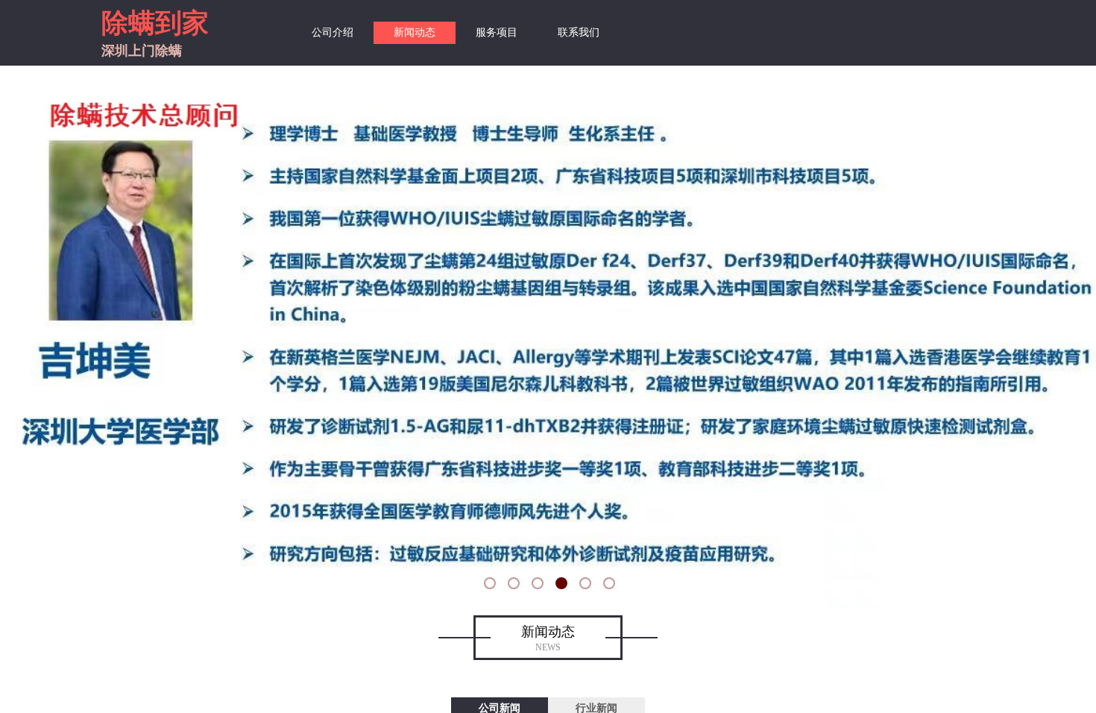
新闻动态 (414, 32)
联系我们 (578, 32)
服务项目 (496, 32)
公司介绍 (332, 32)
